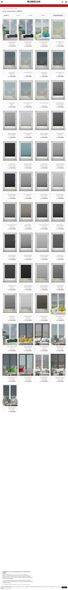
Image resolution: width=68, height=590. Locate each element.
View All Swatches (58, 15)
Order (12, 46)
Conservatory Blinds (10, 8)
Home (3, 8)
